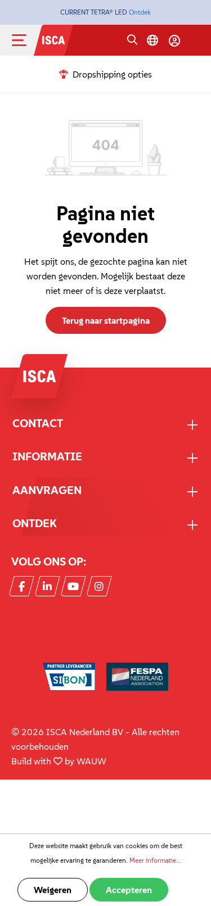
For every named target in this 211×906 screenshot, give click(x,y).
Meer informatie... (155, 860)
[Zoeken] (132, 40)
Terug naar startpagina (106, 320)
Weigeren (52, 889)
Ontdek (140, 12)
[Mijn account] (174, 40)
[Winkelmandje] (195, 42)
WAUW (91, 761)
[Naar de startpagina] (53, 38)
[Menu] (28, 40)
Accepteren (129, 889)
